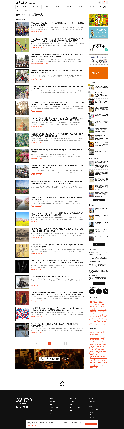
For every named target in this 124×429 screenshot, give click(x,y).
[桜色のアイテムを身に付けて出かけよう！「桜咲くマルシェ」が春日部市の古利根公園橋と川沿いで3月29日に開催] (50, 171)
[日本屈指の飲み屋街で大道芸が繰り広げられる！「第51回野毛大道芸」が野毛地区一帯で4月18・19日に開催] (50, 76)
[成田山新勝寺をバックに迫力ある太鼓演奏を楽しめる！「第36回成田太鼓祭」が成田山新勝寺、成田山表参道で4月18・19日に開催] (50, 61)
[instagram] (24, 407)
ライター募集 (92, 401)
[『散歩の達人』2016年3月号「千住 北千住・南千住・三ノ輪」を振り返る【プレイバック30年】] (99, 101)
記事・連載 (52, 401)
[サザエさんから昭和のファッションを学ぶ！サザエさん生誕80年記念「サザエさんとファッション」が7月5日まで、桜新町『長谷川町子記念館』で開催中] (50, 45)
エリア (71, 410)
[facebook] (17, 407)
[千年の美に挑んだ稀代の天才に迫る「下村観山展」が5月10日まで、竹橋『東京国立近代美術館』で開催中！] (50, 251)
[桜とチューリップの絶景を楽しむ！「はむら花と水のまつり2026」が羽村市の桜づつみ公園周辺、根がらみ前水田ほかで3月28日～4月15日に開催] (50, 187)
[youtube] (27, 407)
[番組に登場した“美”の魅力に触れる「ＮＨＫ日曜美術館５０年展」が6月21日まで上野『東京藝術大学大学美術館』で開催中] (50, 140)
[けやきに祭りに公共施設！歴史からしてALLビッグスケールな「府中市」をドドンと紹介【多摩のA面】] (99, 123)
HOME (17, 10)
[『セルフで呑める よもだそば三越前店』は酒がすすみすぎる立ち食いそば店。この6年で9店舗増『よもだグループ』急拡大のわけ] (99, 109)
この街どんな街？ (54, 407)
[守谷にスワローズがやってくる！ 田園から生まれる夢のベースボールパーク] (99, 116)
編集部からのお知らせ (93, 404)
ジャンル (52, 413)
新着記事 (52, 398)
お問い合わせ (92, 417)
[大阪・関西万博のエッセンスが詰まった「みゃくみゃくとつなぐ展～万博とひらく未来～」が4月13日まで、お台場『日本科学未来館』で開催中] (50, 314)
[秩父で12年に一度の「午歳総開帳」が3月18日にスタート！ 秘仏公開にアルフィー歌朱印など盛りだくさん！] (50, 330)
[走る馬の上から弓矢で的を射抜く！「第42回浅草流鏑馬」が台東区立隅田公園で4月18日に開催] (50, 92)
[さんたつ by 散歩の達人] (25, 2)
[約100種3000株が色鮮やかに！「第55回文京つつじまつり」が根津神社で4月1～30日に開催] (50, 156)
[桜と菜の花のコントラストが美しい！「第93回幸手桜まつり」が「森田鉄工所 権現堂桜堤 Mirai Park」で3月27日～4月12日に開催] (50, 219)
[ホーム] (17, 7)
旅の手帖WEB (34, 283)
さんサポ (72, 401)
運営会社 (91, 406)
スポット (72, 404)
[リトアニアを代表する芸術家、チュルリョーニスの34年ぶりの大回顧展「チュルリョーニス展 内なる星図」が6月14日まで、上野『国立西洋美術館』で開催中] (50, 124)
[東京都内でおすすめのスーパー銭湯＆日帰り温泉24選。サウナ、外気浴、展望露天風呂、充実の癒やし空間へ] (99, 137)
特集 (51, 404)
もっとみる (98, 200)
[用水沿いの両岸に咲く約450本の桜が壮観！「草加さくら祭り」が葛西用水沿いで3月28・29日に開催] (50, 203)
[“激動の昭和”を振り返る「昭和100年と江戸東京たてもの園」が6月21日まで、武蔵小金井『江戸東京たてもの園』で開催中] (50, 235)
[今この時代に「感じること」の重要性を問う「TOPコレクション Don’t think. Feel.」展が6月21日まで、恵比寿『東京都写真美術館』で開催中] (50, 108)
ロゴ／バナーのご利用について (95, 409)
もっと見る (98, 283)
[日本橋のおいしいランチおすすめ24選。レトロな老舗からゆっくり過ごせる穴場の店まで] (99, 144)
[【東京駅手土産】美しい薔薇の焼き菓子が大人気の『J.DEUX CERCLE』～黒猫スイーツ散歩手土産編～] (99, 94)
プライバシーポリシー (93, 414)
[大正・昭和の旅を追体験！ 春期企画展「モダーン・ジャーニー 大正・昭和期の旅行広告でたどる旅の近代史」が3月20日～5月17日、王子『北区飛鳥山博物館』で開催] (50, 298)
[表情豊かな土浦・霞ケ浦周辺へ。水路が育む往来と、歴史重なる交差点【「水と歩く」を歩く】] (99, 130)
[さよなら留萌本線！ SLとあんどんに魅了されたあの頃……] (50, 282)
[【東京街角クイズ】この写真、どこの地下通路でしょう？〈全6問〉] (99, 151)
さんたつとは (92, 398)
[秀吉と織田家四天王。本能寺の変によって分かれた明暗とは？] (99, 87)
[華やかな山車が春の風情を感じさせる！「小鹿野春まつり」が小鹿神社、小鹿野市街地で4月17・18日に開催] (50, 29)
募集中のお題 (73, 398)
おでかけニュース (54, 410)
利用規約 (91, 412)
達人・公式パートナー (75, 407)
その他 (21, 10)
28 (62, 343)
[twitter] (20, 407)
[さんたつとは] (50, 359)
